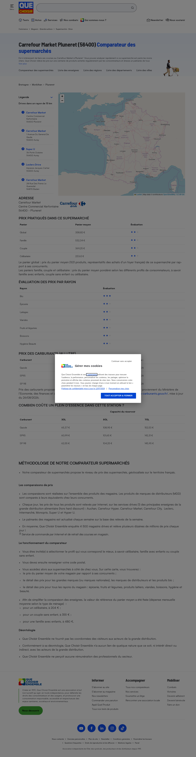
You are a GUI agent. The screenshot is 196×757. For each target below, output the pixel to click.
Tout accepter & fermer (118, 395)
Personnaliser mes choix (119, 389)
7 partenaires (91, 374)
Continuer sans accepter (121, 361)
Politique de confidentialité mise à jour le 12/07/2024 (83, 389)
